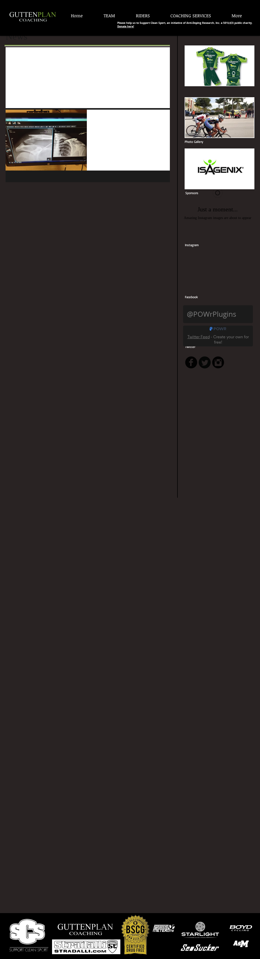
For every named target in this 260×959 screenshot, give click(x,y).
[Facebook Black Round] (191, 362)
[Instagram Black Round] (218, 362)
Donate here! (125, 26)
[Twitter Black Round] (205, 362)
